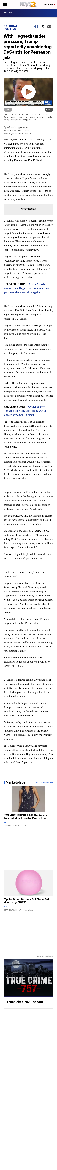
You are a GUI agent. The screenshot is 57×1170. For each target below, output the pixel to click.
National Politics (11, 27)
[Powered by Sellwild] (49, 956)
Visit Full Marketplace (43, 782)
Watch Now (48, 4)
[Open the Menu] (5, 4)
